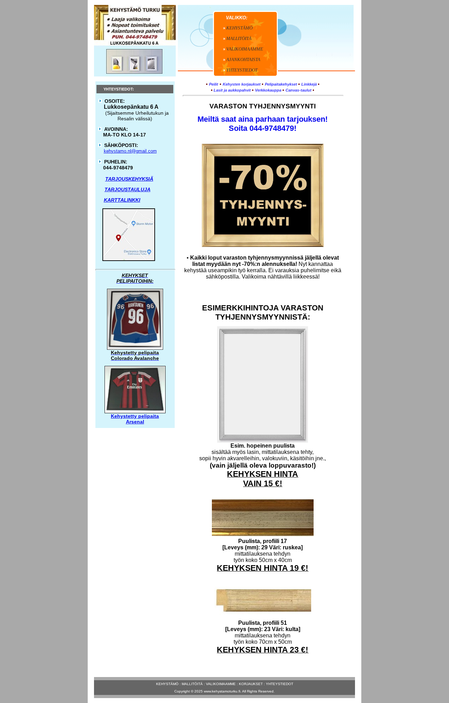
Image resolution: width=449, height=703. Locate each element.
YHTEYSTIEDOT (279, 684)
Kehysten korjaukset (242, 84)
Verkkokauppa (268, 90)
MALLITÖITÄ (192, 684)
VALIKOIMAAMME (221, 684)
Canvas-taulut (298, 90)
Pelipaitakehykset (281, 84)
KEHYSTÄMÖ (167, 684)
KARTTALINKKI (122, 200)
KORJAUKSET (251, 684)
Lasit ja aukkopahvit (232, 90)
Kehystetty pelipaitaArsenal (135, 418)
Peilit (213, 84)
